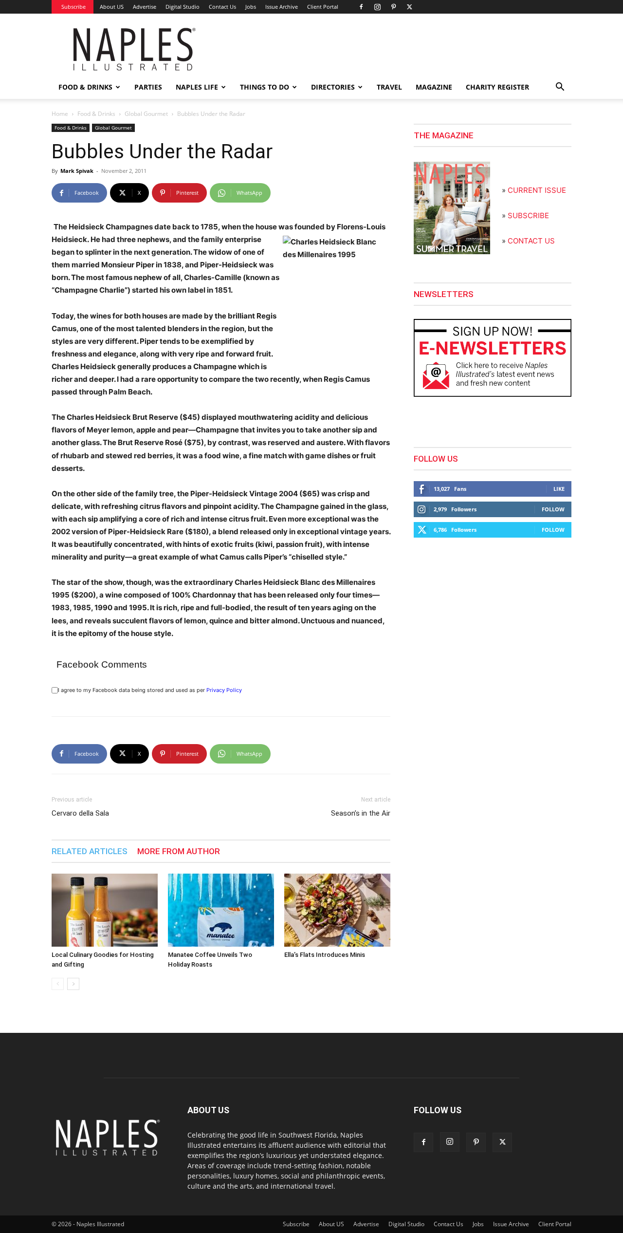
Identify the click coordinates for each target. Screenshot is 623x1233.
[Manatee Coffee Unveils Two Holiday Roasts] (221, 910)
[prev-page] (58, 984)
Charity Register (497, 87)
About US (112, 6)
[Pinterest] (393, 7)
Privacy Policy (224, 690)
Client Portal (322, 6)
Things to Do (264, 87)
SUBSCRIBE (528, 215)
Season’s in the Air (360, 813)
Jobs (250, 6)
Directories (333, 87)
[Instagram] (377, 7)
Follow (553, 509)
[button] (559, 88)
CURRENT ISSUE (537, 190)
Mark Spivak (76, 170)
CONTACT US (531, 240)
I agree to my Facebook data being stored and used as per (150, 690)
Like (559, 488)
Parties (148, 87)
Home (60, 114)
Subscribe (73, 6)
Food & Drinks (85, 87)
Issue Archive (281, 6)
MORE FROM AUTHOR (178, 851)
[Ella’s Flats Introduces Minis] (337, 910)
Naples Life (197, 87)
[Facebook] (361, 7)
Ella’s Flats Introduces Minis (324, 954)
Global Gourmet (146, 114)
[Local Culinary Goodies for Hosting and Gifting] (105, 910)
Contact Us (222, 6)
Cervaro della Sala (80, 813)
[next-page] (73, 984)
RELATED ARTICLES (90, 851)
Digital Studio (182, 6)
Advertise (144, 6)
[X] (409, 7)
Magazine (434, 87)
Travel (389, 87)
